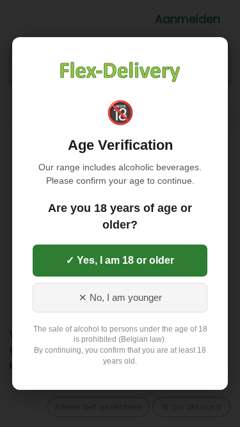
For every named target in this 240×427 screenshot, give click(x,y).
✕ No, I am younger (120, 298)
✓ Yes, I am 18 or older (120, 260)
